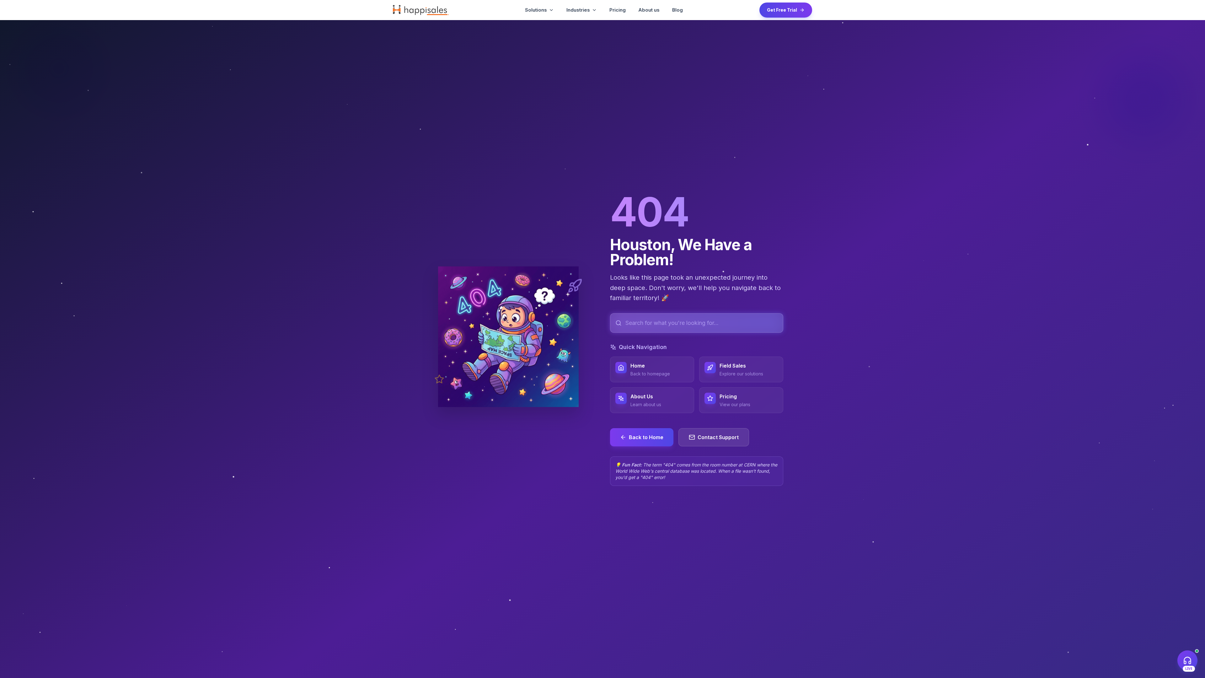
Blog (677, 10)
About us (649, 10)
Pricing (617, 10)
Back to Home (646, 437)
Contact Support (718, 437)
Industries (578, 10)
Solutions (536, 10)
